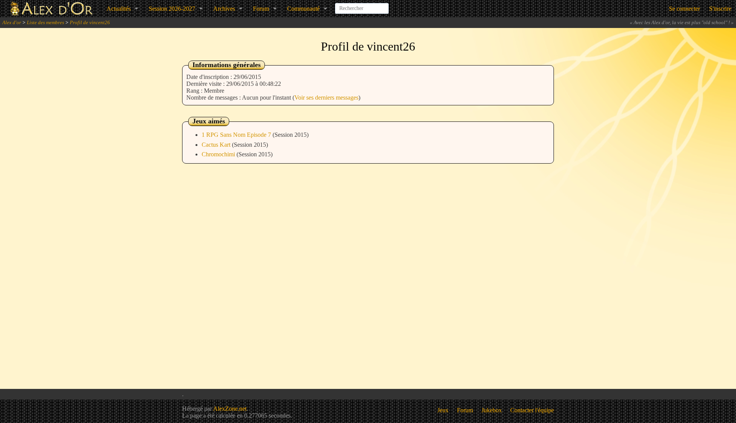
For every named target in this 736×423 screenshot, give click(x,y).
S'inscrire (720, 8)
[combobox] (362, 5)
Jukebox (491, 410)
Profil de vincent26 (90, 22)
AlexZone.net (229, 408)
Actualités (119, 8)
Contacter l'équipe (532, 410)
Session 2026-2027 (172, 8)
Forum (261, 8)
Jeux (443, 410)
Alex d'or (11, 22)
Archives (224, 8)
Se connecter (684, 8)
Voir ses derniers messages (326, 97)
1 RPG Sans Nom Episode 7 (237, 134)
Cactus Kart (217, 144)
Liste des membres (45, 22)
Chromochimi (219, 154)
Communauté (303, 8)
